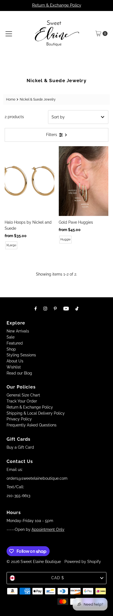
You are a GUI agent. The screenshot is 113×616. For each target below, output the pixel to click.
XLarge (11, 245)
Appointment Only (48, 529)
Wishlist (14, 367)
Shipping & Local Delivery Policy (36, 413)
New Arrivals (18, 331)
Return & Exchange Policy (56, 5)
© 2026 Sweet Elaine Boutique (34, 561)
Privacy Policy (19, 419)
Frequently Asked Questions (31, 425)
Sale (11, 337)
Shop (11, 349)
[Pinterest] (55, 309)
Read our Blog (19, 373)
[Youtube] (66, 309)
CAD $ (57, 578)
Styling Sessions (21, 355)
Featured (15, 343)
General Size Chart (23, 395)
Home (10, 99)
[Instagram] (45, 309)
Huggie (65, 239)
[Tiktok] (76, 309)
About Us (15, 361)
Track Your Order (22, 401)
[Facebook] (36, 309)
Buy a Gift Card (20, 447)
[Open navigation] (8, 33)
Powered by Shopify (82, 561)
